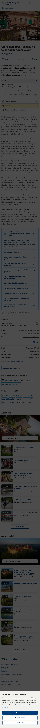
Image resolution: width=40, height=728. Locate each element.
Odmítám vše (20, 718)
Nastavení (20, 723)
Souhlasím (20, 713)
